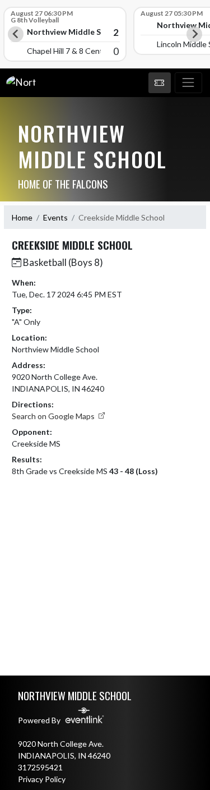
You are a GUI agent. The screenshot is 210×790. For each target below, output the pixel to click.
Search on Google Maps (54, 416)
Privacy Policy (42, 779)
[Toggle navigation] (188, 83)
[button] (159, 83)
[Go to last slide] (16, 34)
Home (22, 217)
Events (55, 217)
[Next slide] (194, 34)
